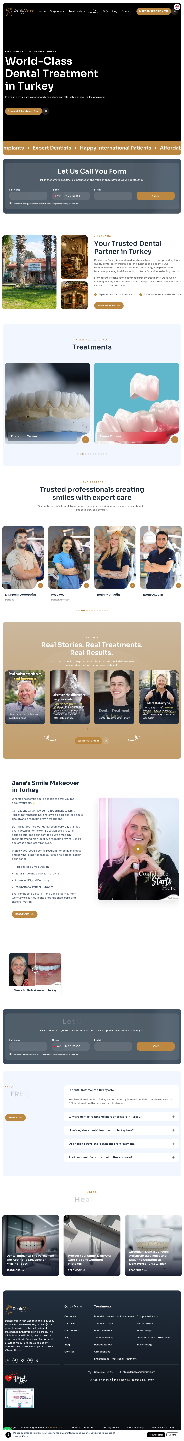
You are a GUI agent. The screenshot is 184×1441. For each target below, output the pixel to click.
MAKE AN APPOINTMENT (153, 11)
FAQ (105, 11)
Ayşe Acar (58, 594)
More (25, 1436)
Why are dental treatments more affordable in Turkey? (105, 1116)
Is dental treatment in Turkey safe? (92, 1090)
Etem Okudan (153, 594)
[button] (77, 454)
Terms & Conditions (82, 1427)
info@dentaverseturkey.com (138, 1372)
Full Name (14, 190)
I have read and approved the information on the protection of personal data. (46, 204)
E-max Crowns (26, 436)
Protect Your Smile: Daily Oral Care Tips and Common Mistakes (90, 1260)
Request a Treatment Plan (23, 111)
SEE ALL (12, 1117)
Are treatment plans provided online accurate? (100, 1157)
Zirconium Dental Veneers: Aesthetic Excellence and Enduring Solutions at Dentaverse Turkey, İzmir (149, 1258)
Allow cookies (156, 1435)
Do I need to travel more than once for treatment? (102, 1143)
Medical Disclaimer (163, 1427)
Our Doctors (93, 11)
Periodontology (103, 1344)
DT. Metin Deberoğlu (20, 594)
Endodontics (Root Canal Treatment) (115, 1358)
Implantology (144, 1344)
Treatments (75, 11)
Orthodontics (102, 1351)
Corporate (56, 11)
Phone (55, 190)
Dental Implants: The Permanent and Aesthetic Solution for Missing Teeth (30, 1260)
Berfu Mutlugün (108, 594)
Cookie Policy (135, 1427)
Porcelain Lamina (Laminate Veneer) (115, 1316)
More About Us (106, 305)
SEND (155, 195)
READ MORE (22, 914)
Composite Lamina (147, 1316)
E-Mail (97, 190)
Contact (126, 11)
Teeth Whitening (104, 1337)
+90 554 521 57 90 (102, 1372)
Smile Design (144, 1330)
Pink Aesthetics (115, 436)
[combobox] (58, 196)
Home (42, 11)
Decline (172, 1435)
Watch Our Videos (88, 740)
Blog (114, 11)
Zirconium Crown (104, 1323)
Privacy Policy (111, 1427)
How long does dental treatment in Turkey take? (101, 1130)
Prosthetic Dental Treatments (154, 1337)
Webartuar (56, 1427)
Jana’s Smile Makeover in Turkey (35, 990)
